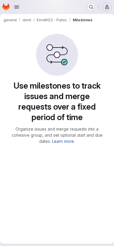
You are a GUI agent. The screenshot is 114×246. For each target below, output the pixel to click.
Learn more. (63, 141)
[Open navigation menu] (16, 7)
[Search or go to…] (91, 6)
